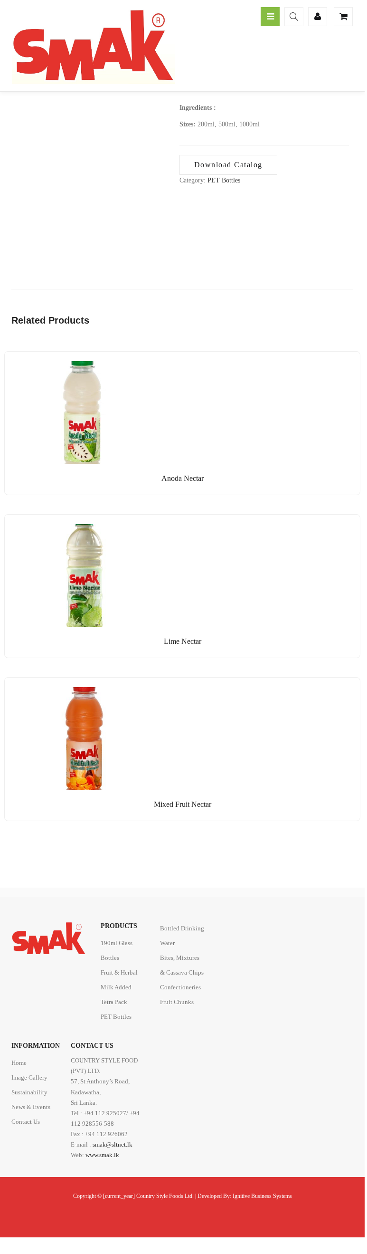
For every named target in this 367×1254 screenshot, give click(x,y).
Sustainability (29, 1092)
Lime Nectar (182, 641)
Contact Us (25, 1121)
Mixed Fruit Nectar (182, 804)
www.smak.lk (102, 1154)
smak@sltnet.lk (112, 1144)
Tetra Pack (114, 1001)
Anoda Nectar (182, 478)
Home (19, 1062)
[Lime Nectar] (76, 529)
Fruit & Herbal (119, 972)
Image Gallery (29, 1077)
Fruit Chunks (177, 1001)
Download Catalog (228, 165)
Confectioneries (180, 987)
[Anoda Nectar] (76, 366)
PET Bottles (223, 180)
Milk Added (116, 987)
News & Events (30, 1106)
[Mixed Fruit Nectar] (76, 692)
